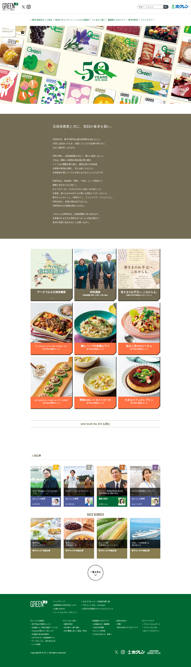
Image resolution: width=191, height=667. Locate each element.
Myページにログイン (151, 631)
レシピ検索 (36, 644)
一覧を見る (95, 572)
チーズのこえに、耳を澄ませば (43, 641)
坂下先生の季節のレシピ (41, 624)
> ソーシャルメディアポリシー (65, 612)
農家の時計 (68, 624)
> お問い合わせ (59, 608)
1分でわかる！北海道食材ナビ (43, 637)
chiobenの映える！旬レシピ (42, 631)
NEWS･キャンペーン (64, 19)
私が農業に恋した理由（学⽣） (76, 631)
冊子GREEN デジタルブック (127, 627)
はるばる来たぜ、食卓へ (102, 634)
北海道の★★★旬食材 (40, 634)
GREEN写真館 (98, 627)
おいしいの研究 (99, 631)
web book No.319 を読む (95, 423)
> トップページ (59, 601)
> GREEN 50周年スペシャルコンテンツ (97, 608)
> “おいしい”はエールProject (93, 605)
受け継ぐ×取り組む (72, 627)
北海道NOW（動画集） (102, 624)
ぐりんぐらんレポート (152, 624)
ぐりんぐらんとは (150, 627)
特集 (119, 624)
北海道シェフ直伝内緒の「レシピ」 (45, 627)
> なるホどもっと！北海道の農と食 (95, 601)
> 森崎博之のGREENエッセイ (65, 605)
